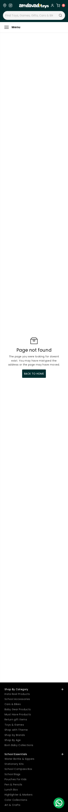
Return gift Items (16, 719)
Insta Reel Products (17, 694)
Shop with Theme (16, 730)
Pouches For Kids (16, 779)
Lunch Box (11, 789)
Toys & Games (14, 725)
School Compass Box (18, 769)
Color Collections (16, 800)
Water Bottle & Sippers (19, 759)
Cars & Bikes (13, 704)
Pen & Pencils (13, 784)
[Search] (60, 15)
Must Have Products (18, 714)
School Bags (12, 774)
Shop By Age (13, 740)
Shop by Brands (15, 735)
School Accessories (17, 699)
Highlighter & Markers (18, 794)
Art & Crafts (12, 805)
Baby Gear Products (18, 709)
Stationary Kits (14, 764)
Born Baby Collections (19, 745)
